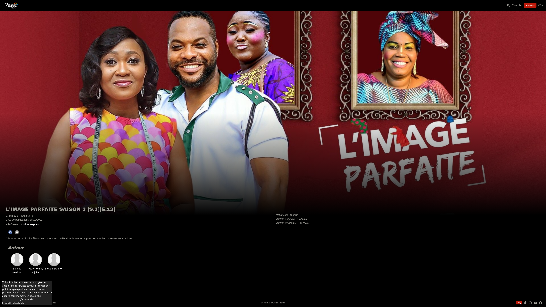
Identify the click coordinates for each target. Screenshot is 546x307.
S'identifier (517, 5)
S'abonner (530, 5)
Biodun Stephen (30, 224)
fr (518, 302)
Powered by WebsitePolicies (14, 303)
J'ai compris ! (27, 299)
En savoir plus (33, 295)
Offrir (540, 5)
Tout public (27, 215)
